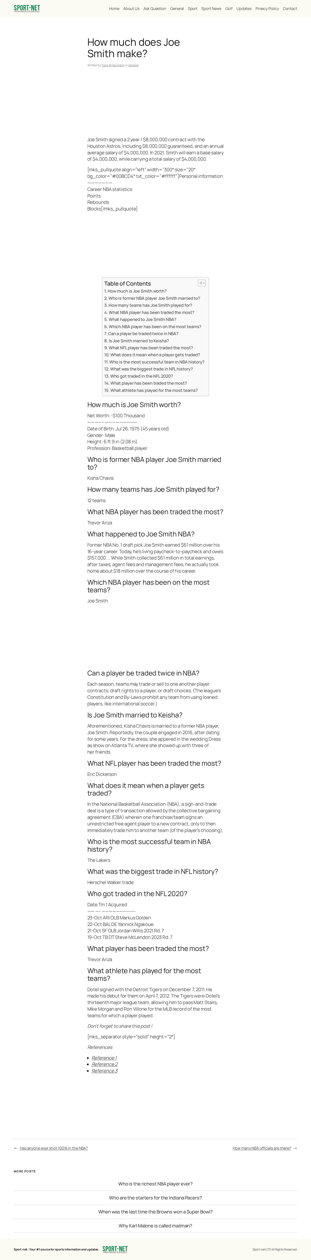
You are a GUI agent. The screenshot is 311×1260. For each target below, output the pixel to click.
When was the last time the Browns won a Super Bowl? (155, 1211)
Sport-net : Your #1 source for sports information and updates (56, 1249)
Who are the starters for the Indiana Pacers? (155, 1198)
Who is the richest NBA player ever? (155, 1184)
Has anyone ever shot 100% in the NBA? (54, 1148)
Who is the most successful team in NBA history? (157, 362)
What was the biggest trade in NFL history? (151, 369)
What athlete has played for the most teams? (154, 390)
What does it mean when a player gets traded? (155, 355)
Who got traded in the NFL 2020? (141, 376)
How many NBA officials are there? (262, 1148)
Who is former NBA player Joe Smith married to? (154, 298)
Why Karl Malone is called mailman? (156, 1225)
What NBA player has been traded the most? (151, 312)
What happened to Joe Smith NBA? (142, 319)
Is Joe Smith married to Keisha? (139, 341)
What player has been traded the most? (148, 383)
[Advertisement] (155, 102)
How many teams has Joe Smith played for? (150, 305)
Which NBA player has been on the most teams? (155, 326)
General (133, 65)
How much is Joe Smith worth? (137, 291)
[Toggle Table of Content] (200, 283)
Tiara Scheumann (113, 65)
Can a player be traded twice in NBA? (143, 333)
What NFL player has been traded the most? (151, 348)
